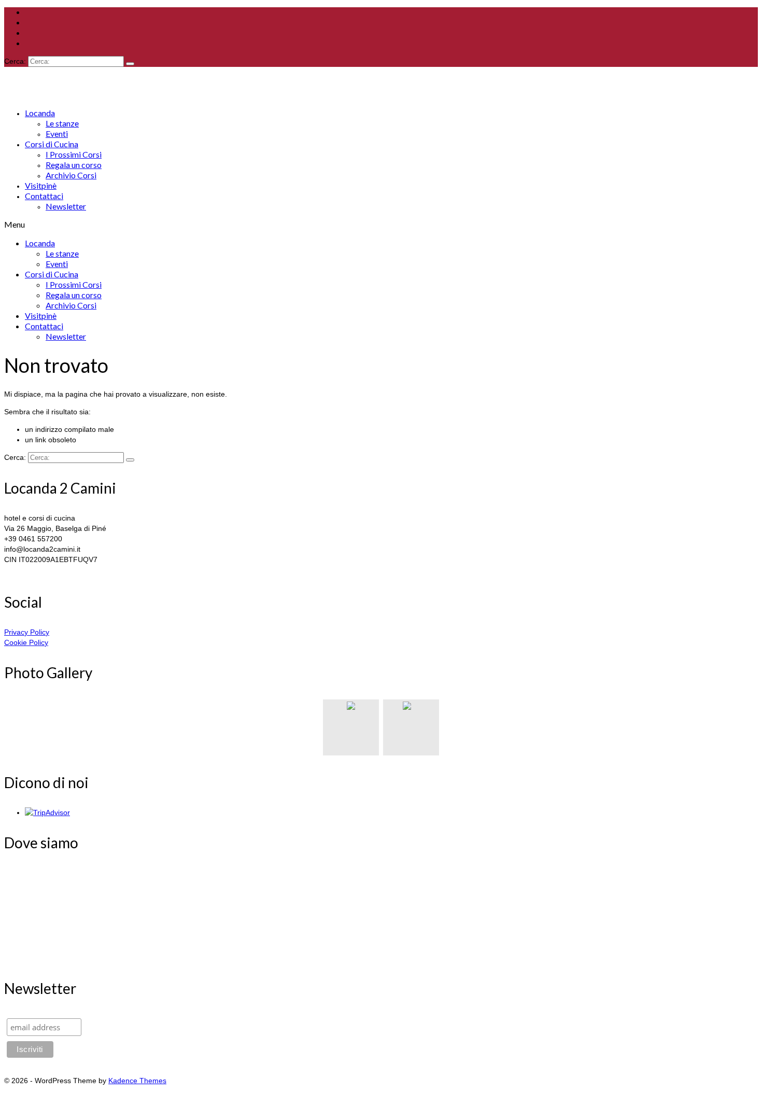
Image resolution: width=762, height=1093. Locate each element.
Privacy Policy (26, 632)
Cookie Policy (26, 642)
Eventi (57, 133)
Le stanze (62, 123)
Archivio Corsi (71, 175)
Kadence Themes (137, 1080)
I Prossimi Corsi (74, 154)
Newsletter (66, 206)
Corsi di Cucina (51, 144)
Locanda (40, 113)
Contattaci (44, 196)
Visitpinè (41, 185)
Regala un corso (74, 165)
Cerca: (15, 61)
